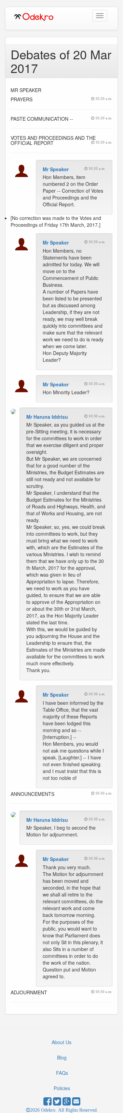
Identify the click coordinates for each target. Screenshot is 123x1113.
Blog (62, 1057)
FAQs (62, 1072)
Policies (62, 1088)
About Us (61, 1042)
